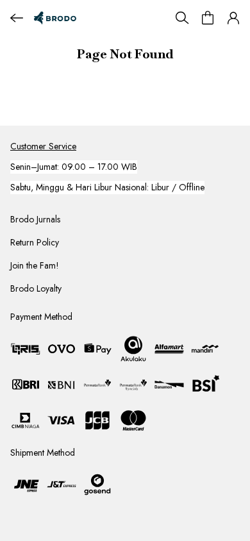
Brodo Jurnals (35, 219)
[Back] (16, 17)
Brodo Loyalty (36, 288)
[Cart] (207, 17)
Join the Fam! (34, 265)
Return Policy (34, 242)
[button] (233, 17)
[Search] (182, 17)
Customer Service (43, 146)
